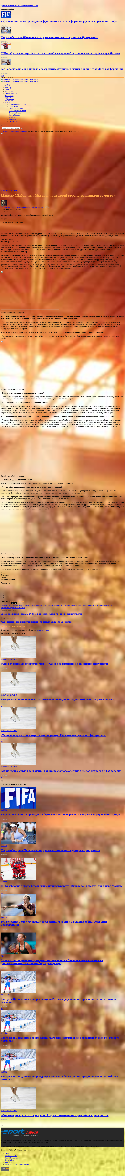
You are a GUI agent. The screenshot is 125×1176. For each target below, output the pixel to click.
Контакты (8, 1162)
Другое (8, 102)
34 (2, 742)
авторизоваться (43, 630)
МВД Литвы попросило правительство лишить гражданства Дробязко (36, 622)
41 (2, 778)
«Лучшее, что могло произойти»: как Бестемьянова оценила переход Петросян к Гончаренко (61, 771)
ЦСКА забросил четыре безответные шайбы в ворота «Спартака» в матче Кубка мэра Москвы (60, 53)
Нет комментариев (35, 207)
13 (2, 931)
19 (2, 670)
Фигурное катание (16, 109)
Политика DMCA (11, 1156)
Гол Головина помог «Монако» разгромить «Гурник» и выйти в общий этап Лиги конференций (62, 69)
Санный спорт (14, 115)
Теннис (8, 98)
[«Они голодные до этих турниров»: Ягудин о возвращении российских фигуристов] (18, 657)
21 (2, 1009)
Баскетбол (9, 91)
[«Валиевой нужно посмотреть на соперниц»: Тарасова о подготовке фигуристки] (18, 729)
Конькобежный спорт (17, 111)
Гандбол (12, 117)
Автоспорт (9, 100)
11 (2, 857)
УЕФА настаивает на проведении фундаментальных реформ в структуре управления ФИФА (59, 21)
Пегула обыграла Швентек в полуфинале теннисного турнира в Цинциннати (49, 37)
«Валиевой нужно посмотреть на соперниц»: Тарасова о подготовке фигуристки (53, 735)
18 (2, 1047)
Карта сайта (9, 1160)
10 (2, 821)
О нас (7, 1154)
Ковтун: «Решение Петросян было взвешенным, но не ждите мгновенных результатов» (57, 699)
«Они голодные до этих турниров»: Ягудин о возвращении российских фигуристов (54, 663)
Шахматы (12, 119)
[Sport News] (19, 6)
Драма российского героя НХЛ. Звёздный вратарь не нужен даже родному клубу (41, 614)
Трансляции (13, 121)
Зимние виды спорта (17, 104)
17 (2, 1086)
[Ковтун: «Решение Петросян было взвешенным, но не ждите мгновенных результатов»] (18, 693)
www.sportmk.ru (17, 601)
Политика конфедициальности (17, 1164)
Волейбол (9, 96)
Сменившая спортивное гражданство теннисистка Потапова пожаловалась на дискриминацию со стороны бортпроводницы (52, 962)
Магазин (8, 85)
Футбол (8, 87)
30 (2, 706)
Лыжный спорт (15, 113)
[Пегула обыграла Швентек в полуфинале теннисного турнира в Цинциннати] (6, 33)
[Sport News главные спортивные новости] (20, 1136)
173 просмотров (7, 207)
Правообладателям (12, 1158)
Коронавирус (14, 106)
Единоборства (11, 94)
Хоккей (8, 89)
